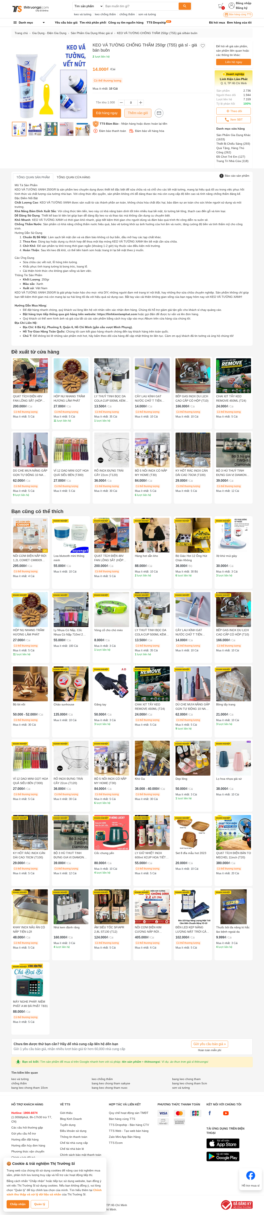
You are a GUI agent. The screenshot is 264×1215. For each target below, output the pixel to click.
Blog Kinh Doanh (71, 1118)
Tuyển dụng (67, 1124)
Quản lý (39, 1204)
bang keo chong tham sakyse (111, 1083)
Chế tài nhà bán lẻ (72, 1148)
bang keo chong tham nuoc (109, 1087)
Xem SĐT (236, 119)
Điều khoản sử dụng (73, 1130)
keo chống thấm (105, 14)
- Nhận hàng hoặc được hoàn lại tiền (133, 123)
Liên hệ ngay (233, 62)
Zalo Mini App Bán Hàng (124, 1136)
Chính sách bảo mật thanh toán (80, 1154)
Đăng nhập (243, 3)
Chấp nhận (18, 1204)
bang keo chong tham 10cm (29, 1087)
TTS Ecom (116, 1142)
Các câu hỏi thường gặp (27, 1127)
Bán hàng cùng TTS (240, 14)
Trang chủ (21, 33)
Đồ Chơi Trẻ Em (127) (230, 156)
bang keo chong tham (186, 1079)
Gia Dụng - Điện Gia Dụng (49, 33)
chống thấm (127, 14)
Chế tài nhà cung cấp (74, 1142)
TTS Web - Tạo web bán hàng (128, 1130)
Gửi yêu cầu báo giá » (209, 1044)
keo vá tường (82, 14)
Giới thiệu (66, 1112)
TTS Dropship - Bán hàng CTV (129, 1124)
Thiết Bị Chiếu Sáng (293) (233, 143)
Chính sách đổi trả (23, 1157)
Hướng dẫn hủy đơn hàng (28, 1145)
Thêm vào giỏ (138, 113)
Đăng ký (242, 7)
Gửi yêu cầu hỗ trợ (23, 1133)
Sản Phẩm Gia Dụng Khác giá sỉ (92, 33)
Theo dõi (236, 111)
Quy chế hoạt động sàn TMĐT (128, 1112)
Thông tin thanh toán (73, 1136)
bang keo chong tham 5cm (189, 1083)
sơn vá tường (147, 14)
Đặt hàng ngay (107, 113)
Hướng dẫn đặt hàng (25, 1139)
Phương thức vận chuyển (27, 1151)
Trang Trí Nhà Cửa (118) (232, 161)
